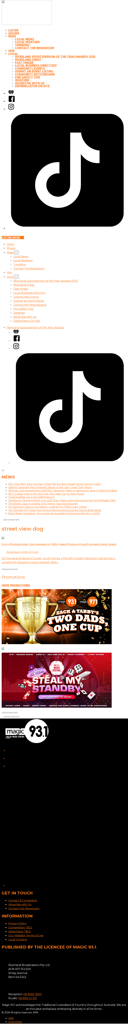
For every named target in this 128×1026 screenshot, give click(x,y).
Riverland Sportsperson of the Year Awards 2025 (55, 56)
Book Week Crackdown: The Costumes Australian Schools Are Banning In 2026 (54, 513)
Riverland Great (28, 59)
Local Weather (27, 42)
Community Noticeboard (35, 74)
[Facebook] (11, 101)
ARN (11, 1018)
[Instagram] (11, 109)
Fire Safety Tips (27, 77)
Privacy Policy (17, 923)
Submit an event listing (34, 71)
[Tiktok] (67, 228)
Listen (13, 30)
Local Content (17, 939)
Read (12, 36)
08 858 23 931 (27, 998)
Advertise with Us (29, 83)
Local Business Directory (36, 65)
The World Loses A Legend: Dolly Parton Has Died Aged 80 (43, 503)
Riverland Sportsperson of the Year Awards (35, 327)
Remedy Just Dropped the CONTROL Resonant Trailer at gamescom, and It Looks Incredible (62, 490)
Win (11, 50)
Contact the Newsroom (34, 48)
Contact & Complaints (22, 900)
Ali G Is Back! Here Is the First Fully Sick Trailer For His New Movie (46, 493)
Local (13, 53)
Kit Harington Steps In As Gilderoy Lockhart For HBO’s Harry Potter (47, 506)
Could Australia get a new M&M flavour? (31, 497)
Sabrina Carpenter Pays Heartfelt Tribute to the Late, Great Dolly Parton (50, 487)
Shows (14, 33)
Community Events (30, 68)
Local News (24, 39)
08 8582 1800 (32, 994)
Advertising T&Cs (19, 931)
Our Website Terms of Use (25, 935)
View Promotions (16, 585)
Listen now (11, 237)
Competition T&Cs (20, 927)
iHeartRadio (15, 1021)
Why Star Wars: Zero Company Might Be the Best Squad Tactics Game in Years (54, 484)
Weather (22, 80)
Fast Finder (24, 62)
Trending (22, 45)
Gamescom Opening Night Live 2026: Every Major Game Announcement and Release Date (62, 500)
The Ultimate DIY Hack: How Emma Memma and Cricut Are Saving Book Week (54, 510)
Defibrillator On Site (32, 86)
